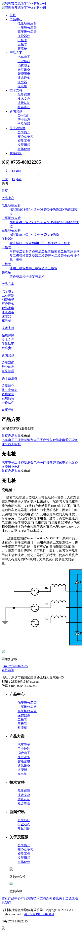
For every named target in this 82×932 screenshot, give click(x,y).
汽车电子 (24, 57)
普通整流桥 (17, 276)
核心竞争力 (25, 136)
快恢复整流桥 (35, 276)
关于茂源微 (17, 128)
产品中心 (16, 19)
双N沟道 (65, 209)
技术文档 (24, 98)
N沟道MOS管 (19, 209)
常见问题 (24, 124)
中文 (5, 170)
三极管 (22, 44)
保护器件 (24, 36)
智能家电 (24, 73)
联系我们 (16, 153)
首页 (13, 15)
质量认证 (24, 103)
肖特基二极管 (19, 251)
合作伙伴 (24, 149)
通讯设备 (24, 78)
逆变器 (22, 82)
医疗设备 (24, 69)
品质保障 (24, 94)
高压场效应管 (27, 31)
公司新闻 (24, 115)
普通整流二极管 (40, 251)
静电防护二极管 (43, 243)
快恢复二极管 (60, 251)
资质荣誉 (24, 140)
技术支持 (16, 90)
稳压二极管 (62, 243)
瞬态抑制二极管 (21, 243)
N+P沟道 (53, 209)
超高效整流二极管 (35, 255)
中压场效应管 (27, 27)
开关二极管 (56, 255)
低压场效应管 (27, 23)
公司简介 (24, 132)
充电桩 (22, 86)
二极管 (22, 40)
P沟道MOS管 (37, 209)
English (16, 170)
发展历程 (24, 144)
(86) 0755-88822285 (15, 666)
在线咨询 (8, 670)
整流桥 (22, 48)
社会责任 (24, 107)
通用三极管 (17, 268)
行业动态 (24, 119)
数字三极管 (33, 268)
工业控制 (24, 61)
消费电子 (24, 65)
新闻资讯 (16, 111)
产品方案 (16, 52)
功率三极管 (49, 268)
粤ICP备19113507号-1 (39, 914)
